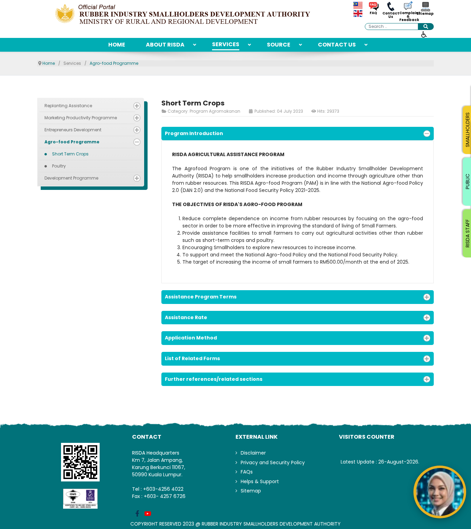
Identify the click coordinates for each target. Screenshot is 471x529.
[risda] (183, 15)
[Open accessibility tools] (424, 34)
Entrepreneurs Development (72, 130)
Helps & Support (260, 481)
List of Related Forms (192, 358)
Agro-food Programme (71, 142)
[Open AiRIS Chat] (440, 492)
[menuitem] (117, 45)
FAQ (373, 13)
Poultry (59, 166)
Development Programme (71, 178)
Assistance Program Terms (201, 296)
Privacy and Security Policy (273, 462)
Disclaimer (253, 452)
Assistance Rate (186, 317)
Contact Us (390, 15)
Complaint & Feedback (408, 16)
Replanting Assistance (68, 106)
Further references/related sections (213, 379)
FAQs (247, 471)
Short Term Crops (70, 154)
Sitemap (425, 14)
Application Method (191, 337)
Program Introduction (194, 133)
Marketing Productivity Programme (80, 118)
